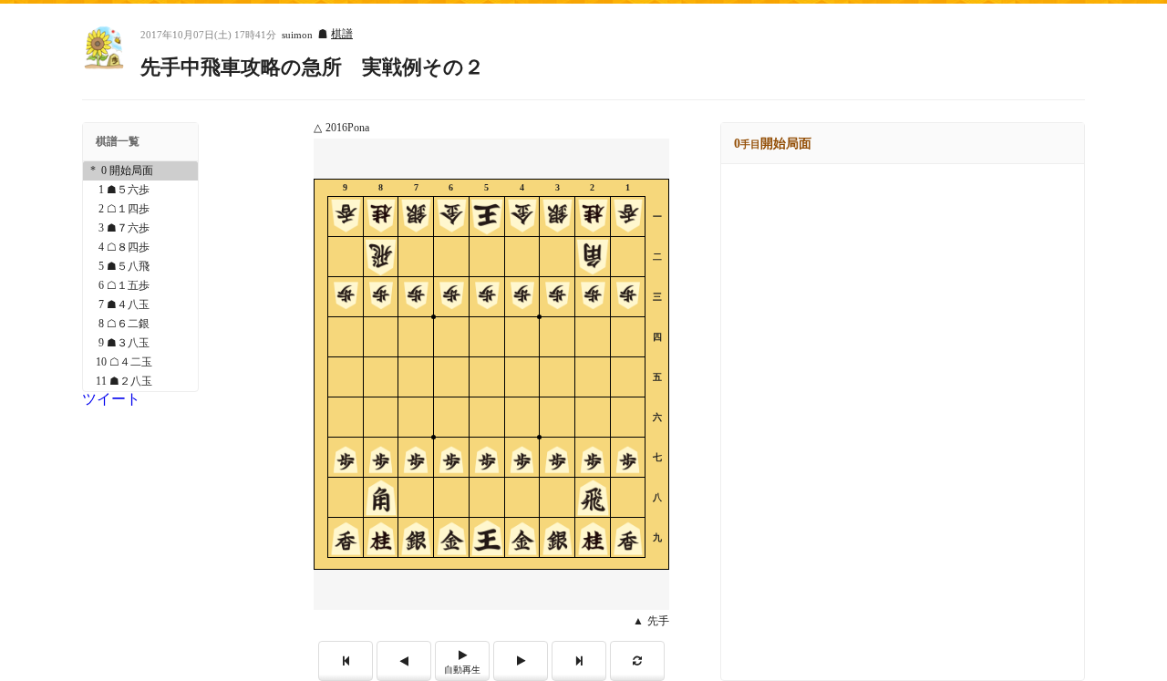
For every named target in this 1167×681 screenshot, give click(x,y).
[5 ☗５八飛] (140, 266)
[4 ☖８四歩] (140, 247)
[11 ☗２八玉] (140, 381)
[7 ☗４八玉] (140, 305)
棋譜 (342, 33)
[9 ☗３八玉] (140, 343)
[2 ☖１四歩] (140, 209)
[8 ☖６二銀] (140, 324)
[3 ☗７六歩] (140, 228)
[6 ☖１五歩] (140, 285)
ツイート (111, 399)
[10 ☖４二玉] (140, 362)
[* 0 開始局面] (140, 171)
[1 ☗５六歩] (140, 190)
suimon (297, 35)
